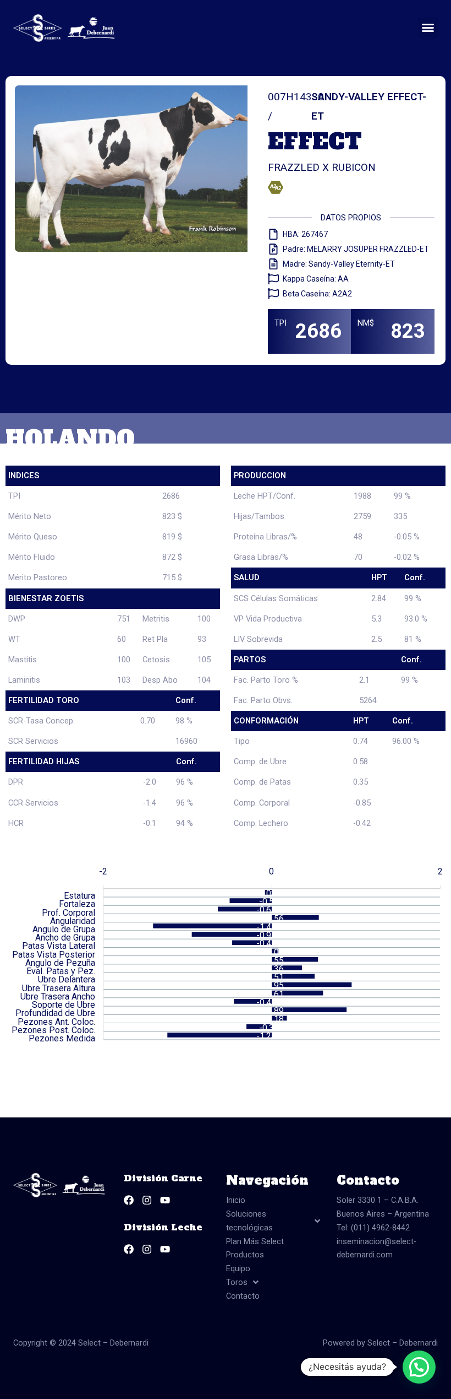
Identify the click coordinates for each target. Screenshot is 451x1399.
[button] (428, 27)
